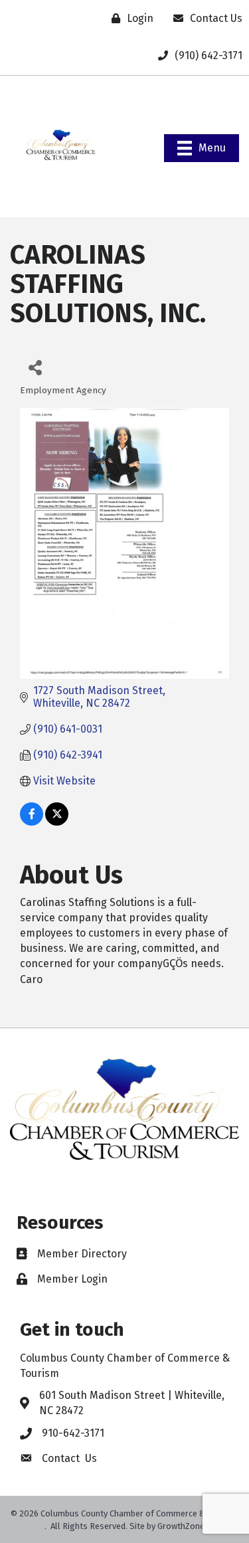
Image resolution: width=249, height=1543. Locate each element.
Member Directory (82, 1253)
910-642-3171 (73, 1433)
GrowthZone (181, 1526)
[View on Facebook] (31, 822)
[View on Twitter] (56, 822)
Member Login (72, 1279)
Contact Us (69, 1458)
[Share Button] (35, 367)
